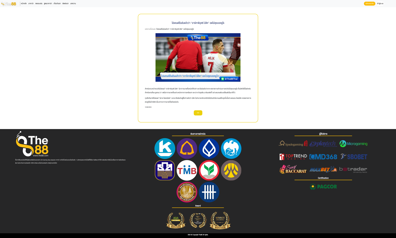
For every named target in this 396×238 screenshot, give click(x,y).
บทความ (73, 3)
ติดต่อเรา (65, 3)
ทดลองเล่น (38, 3)
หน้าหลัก (24, 3)
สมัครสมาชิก (369, 3)
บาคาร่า (31, 3)
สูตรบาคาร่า (48, 3)
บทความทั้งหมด (150, 29)
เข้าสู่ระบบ (380, 3)
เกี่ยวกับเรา (57, 3)
